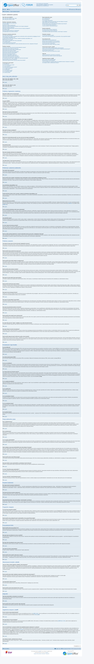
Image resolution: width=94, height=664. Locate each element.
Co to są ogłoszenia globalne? (8, 68)
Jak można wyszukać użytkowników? (48, 43)
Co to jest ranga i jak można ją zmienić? (9, 42)
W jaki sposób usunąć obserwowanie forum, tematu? (51, 51)
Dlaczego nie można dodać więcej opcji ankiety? (11, 51)
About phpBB (37, 614)
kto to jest (21, 629)
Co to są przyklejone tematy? (7, 70)
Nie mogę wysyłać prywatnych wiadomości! (49, 29)
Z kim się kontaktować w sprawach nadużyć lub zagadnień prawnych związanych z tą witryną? (58, 61)
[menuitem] (8, 9)
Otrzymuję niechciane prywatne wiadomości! (49, 30)
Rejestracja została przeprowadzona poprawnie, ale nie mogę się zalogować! (15, 26)
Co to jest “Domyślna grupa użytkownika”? (49, 24)
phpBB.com (5, 204)
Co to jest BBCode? (6, 63)
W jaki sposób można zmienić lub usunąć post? (10, 48)
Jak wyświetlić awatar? (6, 41)
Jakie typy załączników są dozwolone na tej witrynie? (51, 54)
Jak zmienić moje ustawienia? (8, 35)
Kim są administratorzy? (46, 18)
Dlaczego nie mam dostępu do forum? (9, 53)
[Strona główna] (19, 5)
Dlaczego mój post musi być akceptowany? (10, 59)
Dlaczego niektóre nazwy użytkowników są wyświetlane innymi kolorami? (54, 23)
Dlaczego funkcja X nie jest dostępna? (48, 60)
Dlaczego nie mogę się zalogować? (8, 27)
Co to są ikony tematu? (6, 72)
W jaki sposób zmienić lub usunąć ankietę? (10, 52)
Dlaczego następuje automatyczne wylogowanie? (11, 30)
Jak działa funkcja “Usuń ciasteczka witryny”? (10, 31)
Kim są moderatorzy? (45, 19)
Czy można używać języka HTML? (8, 64)
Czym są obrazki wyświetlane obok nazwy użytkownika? (12, 40)
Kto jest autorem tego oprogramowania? (49, 59)
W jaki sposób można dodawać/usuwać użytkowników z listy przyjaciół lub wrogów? (56, 36)
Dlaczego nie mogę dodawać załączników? (10, 54)
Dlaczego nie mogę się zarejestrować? (9, 25)
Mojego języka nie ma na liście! (8, 39)
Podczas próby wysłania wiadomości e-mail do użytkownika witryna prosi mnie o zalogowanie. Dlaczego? (20, 43)
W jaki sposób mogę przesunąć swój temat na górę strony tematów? (14, 60)
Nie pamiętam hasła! (6, 29)
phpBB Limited (35, 613)
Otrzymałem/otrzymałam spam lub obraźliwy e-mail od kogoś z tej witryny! (54, 31)
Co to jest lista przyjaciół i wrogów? (48, 35)
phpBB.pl (70, 203)
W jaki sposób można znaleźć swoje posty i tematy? (51, 44)
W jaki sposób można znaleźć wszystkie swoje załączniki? (52, 55)
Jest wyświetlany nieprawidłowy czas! (9, 37)
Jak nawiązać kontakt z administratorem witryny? (50, 62)
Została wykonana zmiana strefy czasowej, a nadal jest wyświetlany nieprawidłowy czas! (17, 38)
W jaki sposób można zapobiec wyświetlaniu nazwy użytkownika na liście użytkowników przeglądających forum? (21, 36)
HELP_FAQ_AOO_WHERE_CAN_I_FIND (10, 18)
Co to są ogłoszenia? (6, 69)
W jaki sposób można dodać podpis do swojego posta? (12, 49)
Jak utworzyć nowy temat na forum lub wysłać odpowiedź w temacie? (14, 47)
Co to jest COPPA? (6, 24)
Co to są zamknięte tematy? (7, 71)
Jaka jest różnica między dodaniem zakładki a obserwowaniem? (53, 47)
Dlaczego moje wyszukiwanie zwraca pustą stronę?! (51, 42)
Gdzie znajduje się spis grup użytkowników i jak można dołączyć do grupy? (55, 21)
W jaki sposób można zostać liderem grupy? (49, 22)
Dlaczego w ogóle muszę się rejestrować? (10, 23)
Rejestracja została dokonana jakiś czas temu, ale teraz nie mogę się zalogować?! (16, 28)
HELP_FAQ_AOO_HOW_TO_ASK (8, 19)
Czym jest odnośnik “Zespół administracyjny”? (50, 25)
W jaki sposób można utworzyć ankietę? (9, 50)
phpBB (40, 651)
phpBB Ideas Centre (61, 620)
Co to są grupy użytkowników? (47, 20)
